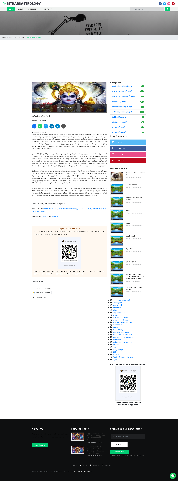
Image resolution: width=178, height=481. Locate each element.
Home (12, 9)
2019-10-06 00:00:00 (48, 107)
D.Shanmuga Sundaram (69, 107)
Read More (40, 445)
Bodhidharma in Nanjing (122, 342)
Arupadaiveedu (118, 312)
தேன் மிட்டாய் (130, 249)
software (116, 354)
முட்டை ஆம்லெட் (131, 262)
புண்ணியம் (44, 217)
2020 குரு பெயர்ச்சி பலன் (121, 300)
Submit (119, 444)
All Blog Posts (119, 452)
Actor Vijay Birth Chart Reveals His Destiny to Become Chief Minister (95, 450)
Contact (48, 9)
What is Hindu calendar (67, 209)
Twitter (120, 142)
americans (116, 307)
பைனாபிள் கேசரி (131, 185)
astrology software (120, 320)
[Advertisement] (89, 55)
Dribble (120, 154)
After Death (117, 305)
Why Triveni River (95, 209)
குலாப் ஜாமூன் (130, 236)
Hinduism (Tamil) (16, 37)
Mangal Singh (117, 349)
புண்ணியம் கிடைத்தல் (41, 116)
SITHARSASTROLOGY (23, 3)
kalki (114, 347)
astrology (116, 315)
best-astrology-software (122, 337)
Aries (114, 310)
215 (82, 107)
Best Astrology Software (122, 335)
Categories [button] (33, 9)
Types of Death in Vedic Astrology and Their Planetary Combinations (96, 437)
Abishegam (117, 302)
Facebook (121, 148)
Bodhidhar (116, 340)
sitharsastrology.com (83, 471)
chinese (115, 344)
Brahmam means (50, 209)
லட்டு (128, 210)
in (52, 126)
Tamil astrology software (122, 357)
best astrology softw (120, 332)
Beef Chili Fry (117, 330)
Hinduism (54, 217)
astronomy (117, 325)
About (20, 9)
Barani (115, 327)
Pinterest (121, 161)
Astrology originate (120, 317)
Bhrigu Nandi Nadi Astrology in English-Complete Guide (135, 276)
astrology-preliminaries (122, 322)
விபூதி (114, 359)
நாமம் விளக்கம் (82, 209)
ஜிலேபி (128, 223)
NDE (114, 352)
